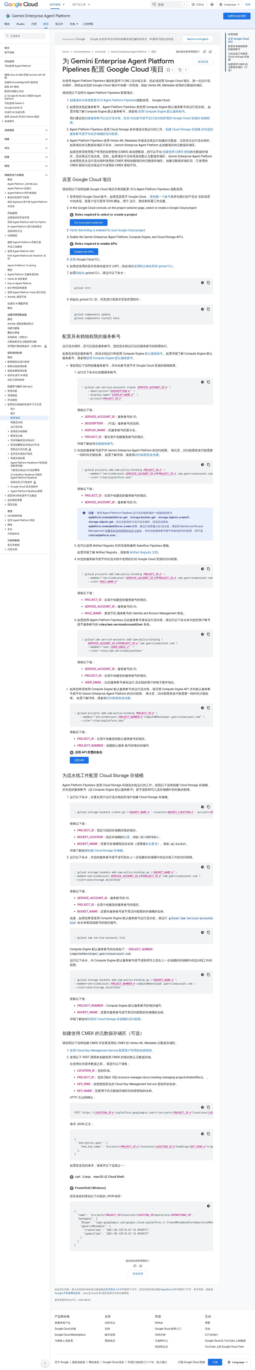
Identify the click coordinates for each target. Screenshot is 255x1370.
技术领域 (55, 4)
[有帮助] (204, 52)
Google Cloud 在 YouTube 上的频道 (225, 1340)
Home (65, 51)
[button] (24, 121)
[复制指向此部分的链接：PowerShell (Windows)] (109, 1188)
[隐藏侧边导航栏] (45, 1363)
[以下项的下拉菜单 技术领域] (64, 4)
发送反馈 (203, 61)
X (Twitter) (211, 1334)
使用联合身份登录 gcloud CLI (153, 266)
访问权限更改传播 (147, 455)
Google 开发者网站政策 (67, 1293)
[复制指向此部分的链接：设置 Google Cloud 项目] (115, 180)
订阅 (215, 1362)
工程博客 (88, 24)
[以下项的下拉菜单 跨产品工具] (90, 4)
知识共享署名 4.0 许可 (113, 1289)
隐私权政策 (78, 1362)
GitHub (159, 1322)
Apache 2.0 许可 (170, 1289)
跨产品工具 (79, 4)
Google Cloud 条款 (113, 1362)
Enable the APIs (84, 251)
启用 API (79, 760)
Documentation (82, 51)
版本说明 (110, 1334)
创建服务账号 (104, 443)
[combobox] (169, 4)
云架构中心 (161, 1340)
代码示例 (160, 1334)
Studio (20, 24)
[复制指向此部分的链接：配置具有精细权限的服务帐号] (124, 337)
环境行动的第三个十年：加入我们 (147, 1362)
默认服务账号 (154, 353)
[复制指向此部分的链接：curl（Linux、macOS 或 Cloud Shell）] (130, 1177)
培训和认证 (161, 1346)
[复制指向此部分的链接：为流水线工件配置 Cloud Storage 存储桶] (147, 776)
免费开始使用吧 (237, 16)
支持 (107, 1328)
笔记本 (59, 24)
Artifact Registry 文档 (144, 552)
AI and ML (100, 51)
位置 (127, 837)
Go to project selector (88, 222)
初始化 (80, 273)
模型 (46, 24)
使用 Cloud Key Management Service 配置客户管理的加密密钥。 (112, 1050)
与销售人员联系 (64, 1340)
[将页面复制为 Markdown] (180, 70)
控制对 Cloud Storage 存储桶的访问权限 (114, 1019)
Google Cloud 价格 (65, 1328)
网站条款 (94, 1362)
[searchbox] (25, 36)
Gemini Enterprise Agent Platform (41, 16)
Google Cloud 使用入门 (168, 1328)
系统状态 (110, 1340)
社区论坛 (110, 1322)
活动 (207, 1328)
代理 (34, 24)
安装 (73, 259)
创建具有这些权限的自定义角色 (123, 530)
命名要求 (151, 844)
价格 (72, 24)
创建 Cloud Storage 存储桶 (105, 850)
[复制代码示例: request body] (209, 1134)
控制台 (200, 4)
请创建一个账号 (160, 196)
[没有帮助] (210, 52)
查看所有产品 (62, 1322)
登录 (248, 4)
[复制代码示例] (209, 283)
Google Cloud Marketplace (70, 1334)
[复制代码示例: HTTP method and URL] (209, 1107)
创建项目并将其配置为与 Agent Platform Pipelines (103, 100)
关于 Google (62, 1362)
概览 (7, 24)
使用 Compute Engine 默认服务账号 (161, 111)
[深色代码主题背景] (203, 283)
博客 (207, 1322)
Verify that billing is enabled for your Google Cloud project (107, 230)
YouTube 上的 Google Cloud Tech (224, 1346)
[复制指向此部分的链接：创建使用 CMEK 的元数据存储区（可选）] (148, 1033)
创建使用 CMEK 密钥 (176, 152)
